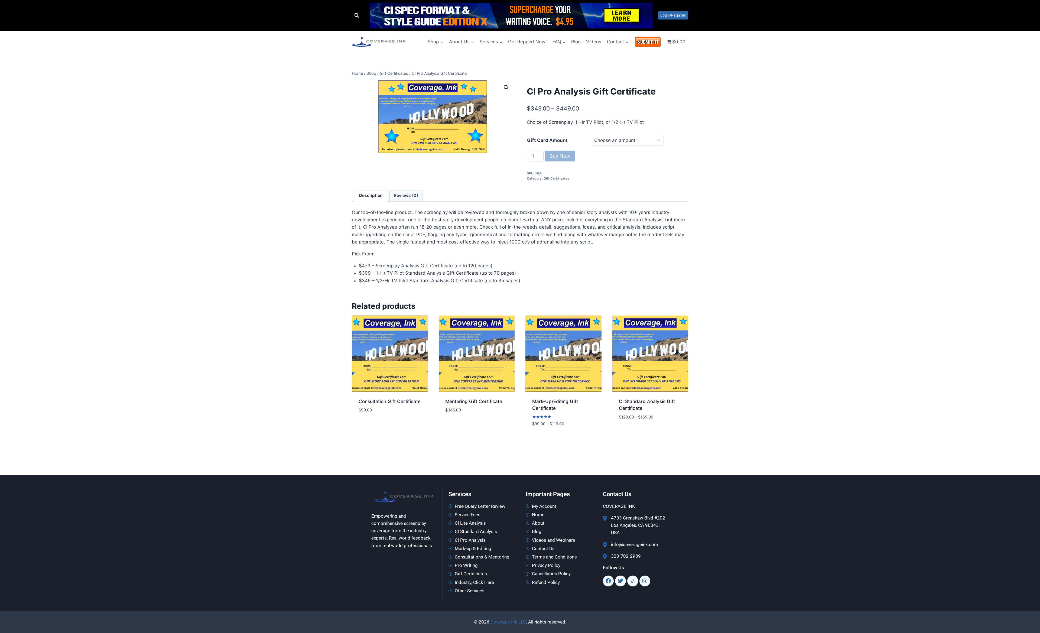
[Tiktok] (632, 581)
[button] (506, 87)
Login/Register (672, 15)
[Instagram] (644, 581)
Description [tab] (371, 195)
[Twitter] (620, 581)
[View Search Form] (357, 15)
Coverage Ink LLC (508, 622)
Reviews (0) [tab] (406, 195)
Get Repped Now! (527, 41)
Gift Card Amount (547, 140)
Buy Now (560, 156)
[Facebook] (608, 581)
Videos (593, 41)
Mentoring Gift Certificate (473, 401)
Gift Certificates (556, 178)
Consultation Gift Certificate (390, 401)
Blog (576, 41)
